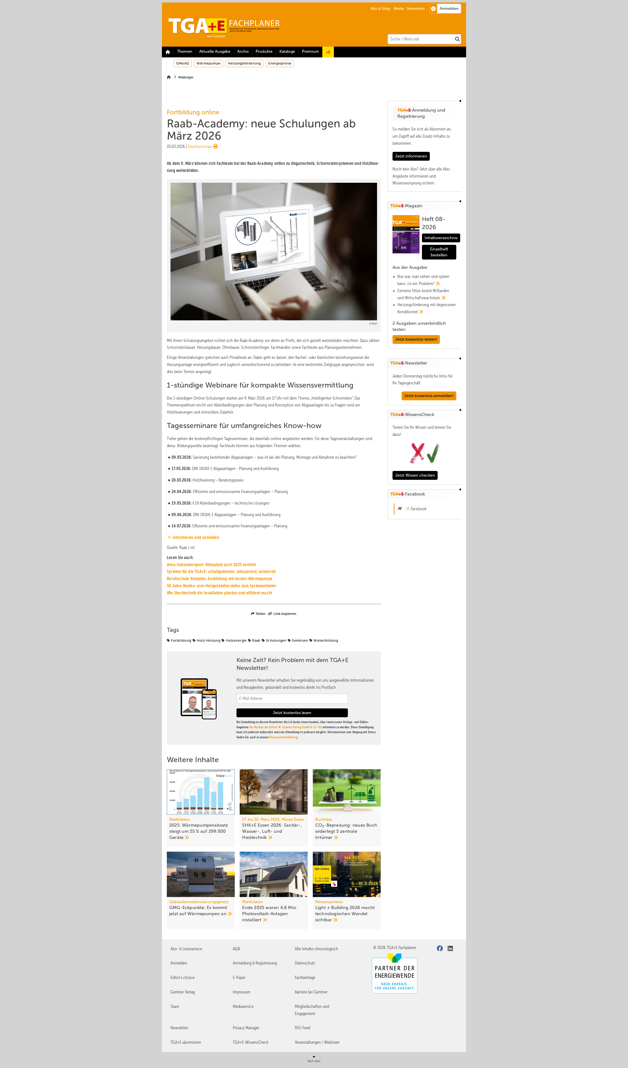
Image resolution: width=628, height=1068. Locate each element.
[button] (243, 52)
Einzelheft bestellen (439, 252)
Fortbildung (181, 640)
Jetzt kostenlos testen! (416, 339)
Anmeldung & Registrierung (255, 963)
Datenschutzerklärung (284, 737)
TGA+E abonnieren (185, 1042)
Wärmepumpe (208, 63)
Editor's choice (182, 977)
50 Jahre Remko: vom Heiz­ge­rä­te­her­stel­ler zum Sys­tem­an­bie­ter (221, 585)
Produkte (264, 51)
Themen (184, 51)
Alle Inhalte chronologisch (316, 948)
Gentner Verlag (182, 992)
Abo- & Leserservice (186, 948)
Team (174, 1006)
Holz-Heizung (208, 640)
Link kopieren (285, 614)
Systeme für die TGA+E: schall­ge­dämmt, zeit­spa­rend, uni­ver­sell (221, 571)
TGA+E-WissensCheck (250, 1042)
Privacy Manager (246, 1027)
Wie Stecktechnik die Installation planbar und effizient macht (219, 592)
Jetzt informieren (411, 156)
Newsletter (416, 9)
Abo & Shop (380, 9)
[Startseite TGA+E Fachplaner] (316, 24)
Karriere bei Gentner (311, 992)
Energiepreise (279, 63)
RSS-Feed (302, 1027)
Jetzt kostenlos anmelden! (429, 396)
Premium (310, 51)
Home (168, 52)
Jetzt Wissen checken (415, 475)
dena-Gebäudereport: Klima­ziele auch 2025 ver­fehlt (211, 564)
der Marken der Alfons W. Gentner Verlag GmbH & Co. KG (285, 727)
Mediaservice (243, 1006)
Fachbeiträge (305, 977)
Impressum (241, 992)
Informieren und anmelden (196, 537)
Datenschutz (305, 963)
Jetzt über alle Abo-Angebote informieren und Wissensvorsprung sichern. (421, 176)
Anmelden (178, 963)
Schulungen (276, 640)
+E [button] (328, 52)
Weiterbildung (326, 640)
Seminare (300, 640)
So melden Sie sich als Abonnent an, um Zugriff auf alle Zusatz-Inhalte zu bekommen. (422, 136)
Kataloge (287, 51)
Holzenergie (236, 640)
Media (399, 9)
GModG (182, 63)
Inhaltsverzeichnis (441, 238)
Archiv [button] (243, 51)
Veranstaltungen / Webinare (317, 1042)
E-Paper (239, 977)
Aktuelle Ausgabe (214, 51)
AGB (236, 948)
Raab (256, 640)
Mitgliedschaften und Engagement (312, 1010)
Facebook (418, 508)
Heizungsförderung (244, 63)
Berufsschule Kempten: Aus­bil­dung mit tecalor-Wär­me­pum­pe (219, 578)
